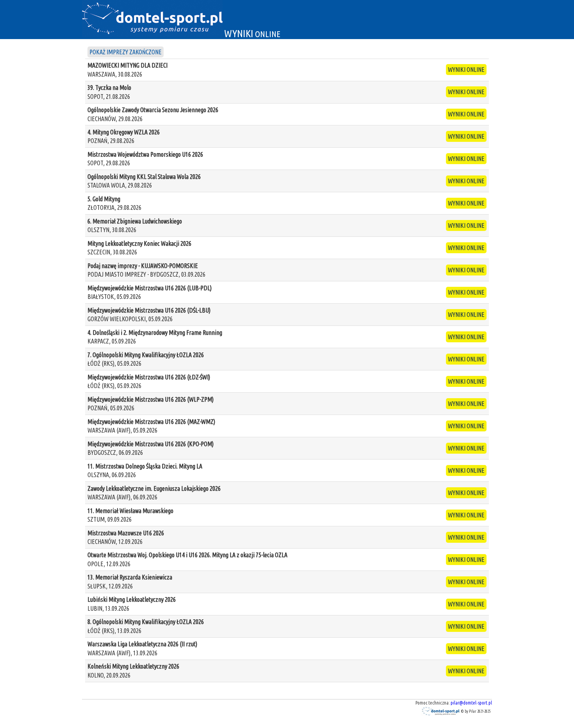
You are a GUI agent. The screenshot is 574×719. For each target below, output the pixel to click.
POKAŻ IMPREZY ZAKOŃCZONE (125, 51)
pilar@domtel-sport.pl (471, 702)
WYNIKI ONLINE (466, 69)
